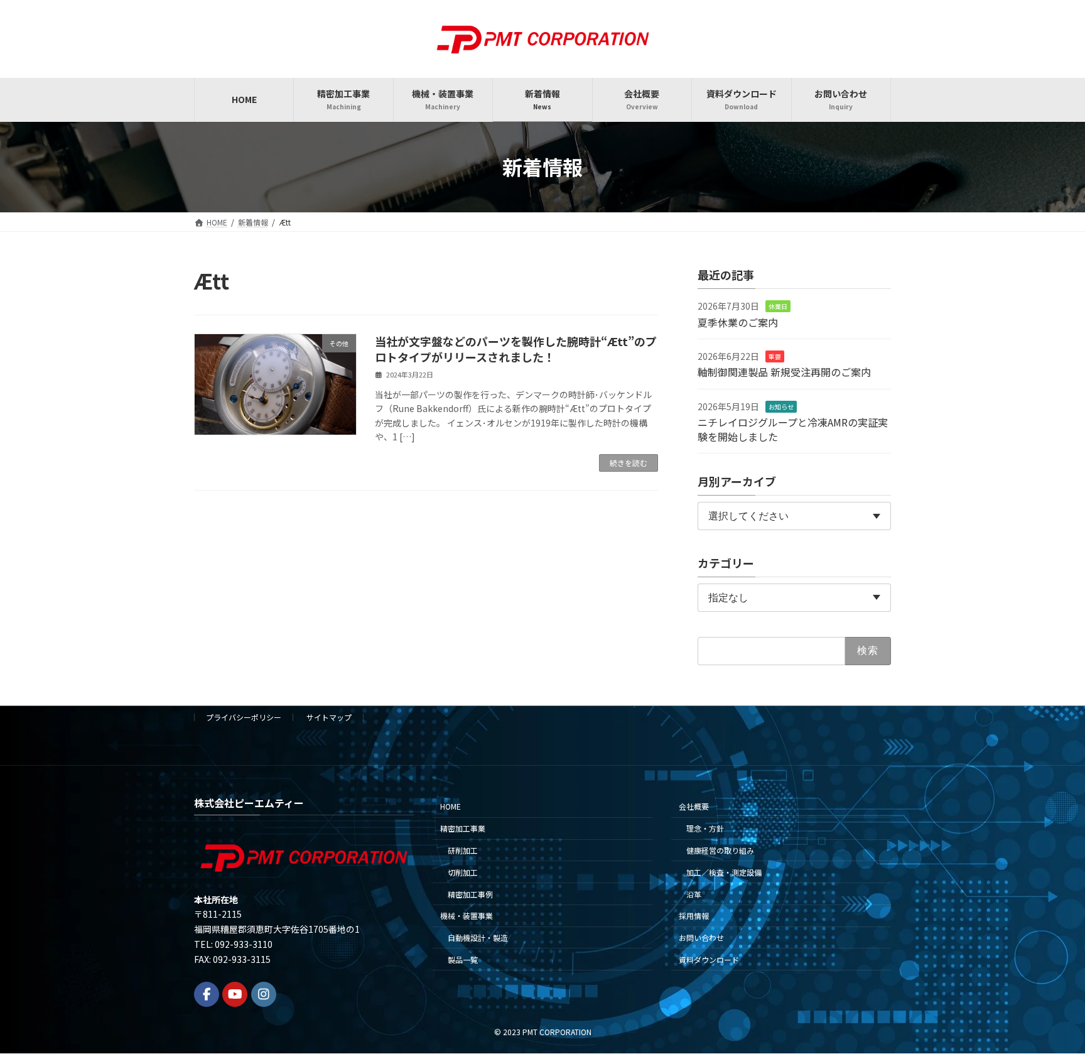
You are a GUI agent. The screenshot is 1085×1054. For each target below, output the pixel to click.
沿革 (693, 893)
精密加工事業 (462, 828)
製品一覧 (463, 959)
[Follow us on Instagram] (263, 994)
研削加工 (463, 850)
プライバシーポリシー (243, 717)
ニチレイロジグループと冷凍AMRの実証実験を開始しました (793, 429)
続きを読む (628, 462)
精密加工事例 (470, 893)
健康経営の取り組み (720, 850)
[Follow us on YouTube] (234, 994)
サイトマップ (329, 717)
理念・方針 (705, 828)
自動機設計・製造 (478, 937)
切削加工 (463, 872)
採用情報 (694, 915)
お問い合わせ (701, 937)
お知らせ (781, 406)
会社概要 (694, 806)
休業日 (778, 306)
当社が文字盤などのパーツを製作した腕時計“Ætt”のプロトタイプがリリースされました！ (516, 349)
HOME (450, 806)
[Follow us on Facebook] (206, 994)
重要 (775, 356)
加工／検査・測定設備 (724, 872)
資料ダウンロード (709, 959)
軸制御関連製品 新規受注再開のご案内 (784, 371)
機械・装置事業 (466, 915)
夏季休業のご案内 (738, 321)
